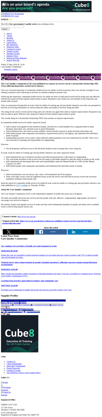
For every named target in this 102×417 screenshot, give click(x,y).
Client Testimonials (14, 364)
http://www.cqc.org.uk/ (26, 216)
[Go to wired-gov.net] (10, 16)
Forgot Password (13, 368)
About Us (10, 40)
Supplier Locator (13, 54)
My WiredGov (12, 45)
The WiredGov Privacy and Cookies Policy (24, 373)
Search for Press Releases (17, 58)
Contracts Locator (14, 49)
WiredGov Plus (13, 47)
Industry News (12, 56)
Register (10, 38)
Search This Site (13, 60)
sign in (9, 33)
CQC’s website (22, 185)
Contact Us (11, 361)
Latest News (11, 42)
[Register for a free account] (12, 14)
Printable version (10, 69)
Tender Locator (13, 51)
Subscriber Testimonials (16, 366)
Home (9, 36)
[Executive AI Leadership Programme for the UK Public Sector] (46, 11)
